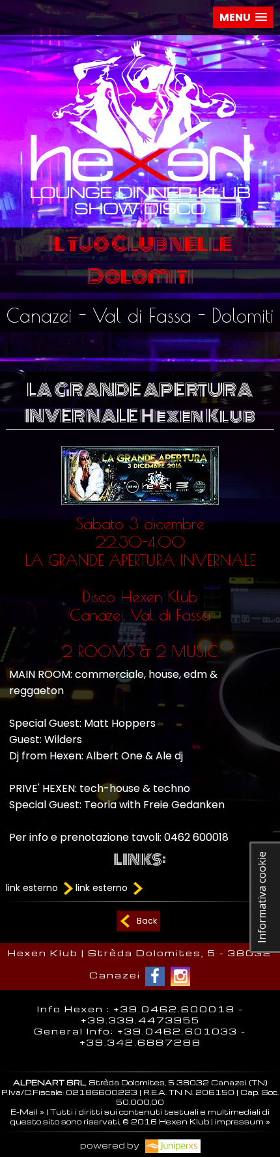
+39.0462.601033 (177, 1030)
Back (147, 920)
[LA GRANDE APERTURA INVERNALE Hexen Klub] (140, 508)
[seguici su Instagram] (180, 976)
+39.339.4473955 (140, 1019)
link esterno (33, 887)
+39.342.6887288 (140, 1041)
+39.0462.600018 (174, 1008)
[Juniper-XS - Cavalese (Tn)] (171, 1144)
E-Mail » (27, 1112)
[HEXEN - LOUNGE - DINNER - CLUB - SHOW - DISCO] (140, 217)
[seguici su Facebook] (155, 976)
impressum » (242, 1121)
